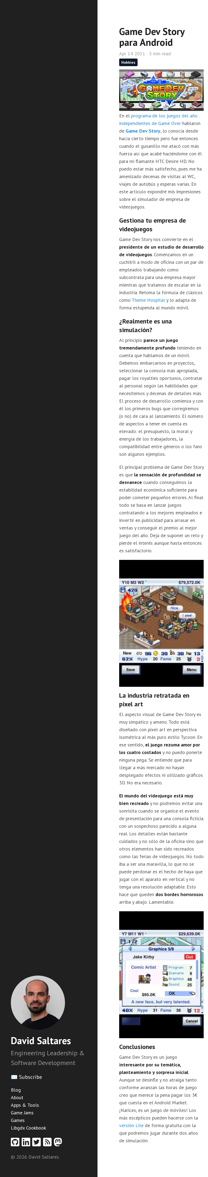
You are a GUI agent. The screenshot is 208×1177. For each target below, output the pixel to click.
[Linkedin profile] (27, 1144)
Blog (16, 1090)
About (17, 1097)
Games (18, 1120)
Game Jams (22, 1112)
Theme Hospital (148, 300)
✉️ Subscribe (26, 1076)
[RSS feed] (48, 1144)
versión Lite (131, 1125)
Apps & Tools (25, 1105)
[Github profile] (16, 1144)
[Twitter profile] (37, 1144)
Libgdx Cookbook (28, 1128)
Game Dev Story (143, 131)
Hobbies (128, 62)
